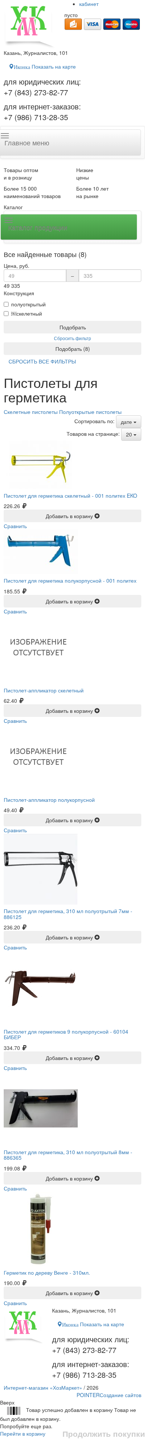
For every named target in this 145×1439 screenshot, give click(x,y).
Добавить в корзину (70, 516)
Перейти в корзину (22, 1433)
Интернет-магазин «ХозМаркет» (43, 1387)
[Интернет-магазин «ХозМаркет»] (30, 24)
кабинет (89, 3)
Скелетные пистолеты (31, 411)
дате (127, 421)
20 (129, 434)
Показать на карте (45, 66)
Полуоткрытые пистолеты (90, 411)
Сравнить (15, 526)
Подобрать (72, 327)
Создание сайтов (109, 1395)
